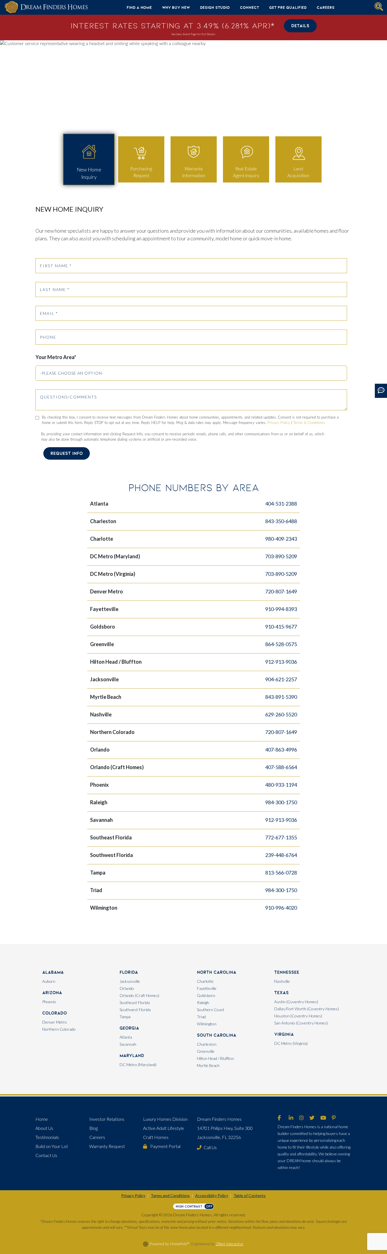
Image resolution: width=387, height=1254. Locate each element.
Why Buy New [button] (176, 7)
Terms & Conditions (309, 423)
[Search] (379, 6)
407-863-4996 (281, 749)
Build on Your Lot (51, 1146)
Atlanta (126, 1037)
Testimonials (47, 1137)
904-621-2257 (281, 679)
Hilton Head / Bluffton (215, 1058)
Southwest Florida (135, 1009)
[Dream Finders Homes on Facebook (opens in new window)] (279, 1118)
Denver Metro (54, 1022)
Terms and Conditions (170, 1195)
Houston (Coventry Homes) (298, 1015)
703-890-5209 (281, 556)
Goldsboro (206, 995)
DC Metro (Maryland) (138, 1064)
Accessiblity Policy (211, 1195)
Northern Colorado (59, 1029)
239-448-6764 (281, 855)
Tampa (125, 1016)
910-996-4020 (281, 908)
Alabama (53, 972)
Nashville (282, 981)
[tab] (88, 159)
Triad (201, 1016)
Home (41, 1119)
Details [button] (300, 25)
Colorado (54, 1013)
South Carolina (216, 1035)
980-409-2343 (281, 539)
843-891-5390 (281, 697)
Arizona (52, 992)
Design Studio (215, 7)
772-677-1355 (281, 837)
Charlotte (205, 981)
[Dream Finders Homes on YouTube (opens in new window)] (323, 1118)
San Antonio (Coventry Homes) (301, 1022)
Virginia (284, 1034)
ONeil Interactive (229, 1244)
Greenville (205, 1051)
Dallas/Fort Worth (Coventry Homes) (306, 1008)
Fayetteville (206, 988)
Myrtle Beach (208, 1065)
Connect (249, 7)
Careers (326, 7)
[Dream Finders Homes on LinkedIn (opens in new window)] (291, 1118)
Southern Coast (210, 1009)
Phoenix (49, 1001)
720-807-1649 (281, 591)
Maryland (132, 1055)
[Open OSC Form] (381, 391)
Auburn (48, 981)
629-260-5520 (281, 714)
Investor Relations (106, 1119)
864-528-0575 (281, 644)
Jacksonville (130, 981)
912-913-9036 (281, 662)
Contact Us (46, 1155)
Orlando (127, 988)
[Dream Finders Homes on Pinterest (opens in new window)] (334, 1118)
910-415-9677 (281, 626)
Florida (129, 972)
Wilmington (206, 1023)
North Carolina (216, 972)
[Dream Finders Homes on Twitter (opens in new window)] (311, 1118)
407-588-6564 (281, 767)
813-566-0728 (281, 872)
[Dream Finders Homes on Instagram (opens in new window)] (301, 1118)
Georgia (129, 1028)
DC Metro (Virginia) (291, 1043)
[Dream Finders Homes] (45, 7)
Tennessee (286, 972)
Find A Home (139, 7)
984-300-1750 (281, 802)
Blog (93, 1128)
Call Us (210, 1147)
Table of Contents (249, 1195)
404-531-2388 (281, 503)
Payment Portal (164, 1146)
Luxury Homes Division (165, 1119)
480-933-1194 (281, 785)
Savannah (128, 1044)
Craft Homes (156, 1137)
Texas (281, 992)
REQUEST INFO (66, 453)
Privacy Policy (278, 423)
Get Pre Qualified (288, 7)
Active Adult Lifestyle (163, 1128)
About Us (44, 1128)
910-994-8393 (281, 609)
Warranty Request (107, 1146)
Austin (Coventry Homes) (296, 1001)
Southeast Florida (135, 1002)
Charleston (206, 1044)
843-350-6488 (281, 521)
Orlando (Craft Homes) (139, 995)
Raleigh (203, 1002)
